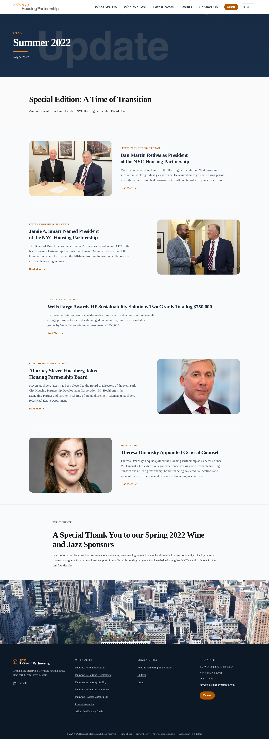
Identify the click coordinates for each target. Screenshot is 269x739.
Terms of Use (126, 734)
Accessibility (184, 734)
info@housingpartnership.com (217, 684)
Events (186, 7)
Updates (141, 675)
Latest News (163, 7)
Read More (127, 188)
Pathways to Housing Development (93, 675)
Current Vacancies (84, 704)
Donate (231, 6)
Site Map (198, 734)
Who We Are (134, 7)
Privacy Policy (142, 734)
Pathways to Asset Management (91, 696)
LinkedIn (22, 683)
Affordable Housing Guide (89, 711)
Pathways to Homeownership (90, 667)
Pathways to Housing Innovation (92, 689)
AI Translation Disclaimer (164, 734)
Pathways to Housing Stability (91, 682)
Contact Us (208, 7)
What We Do (105, 7)
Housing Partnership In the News (154, 667)
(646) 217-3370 (208, 678)
